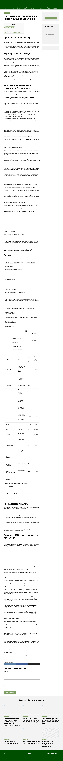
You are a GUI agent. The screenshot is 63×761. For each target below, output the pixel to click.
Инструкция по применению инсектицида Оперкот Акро (13, 28)
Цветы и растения (18, 8)
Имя (5, 681)
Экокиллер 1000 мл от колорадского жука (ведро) (12, 32)
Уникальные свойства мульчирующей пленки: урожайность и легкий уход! (50, 721)
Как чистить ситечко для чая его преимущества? (31, 742)
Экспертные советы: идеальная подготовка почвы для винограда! (31, 720)
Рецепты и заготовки (41, 8)
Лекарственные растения (34, 8)
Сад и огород (13, 8)
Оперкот (5, 29)
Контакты (29, 753)
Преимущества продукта (8, 31)
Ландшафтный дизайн (26, 8)
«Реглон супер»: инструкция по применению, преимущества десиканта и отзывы (50, 35)
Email (5, 685)
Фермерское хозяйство (6, 8)
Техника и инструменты (55, 8)
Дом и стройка (48, 8)
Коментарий (6, 671)
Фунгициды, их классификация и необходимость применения (48, 744)
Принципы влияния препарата (9, 26)
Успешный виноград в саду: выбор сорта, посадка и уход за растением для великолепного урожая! (12, 722)
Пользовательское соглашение (52, 753)
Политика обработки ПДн (51, 755)
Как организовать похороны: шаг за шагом (12, 742)
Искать (51, 17)
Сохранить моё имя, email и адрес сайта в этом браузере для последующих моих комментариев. (19, 689)
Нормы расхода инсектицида (9, 27)
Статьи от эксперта (31, 755)
